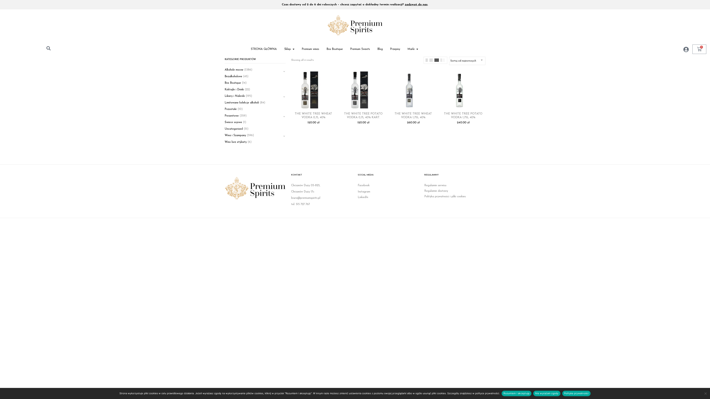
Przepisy (395, 49)
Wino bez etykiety (236, 142)
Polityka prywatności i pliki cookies (445, 196)
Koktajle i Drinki (234, 89)
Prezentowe (232, 116)
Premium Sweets (360, 49)
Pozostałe (231, 109)
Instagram (364, 191)
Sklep (287, 49)
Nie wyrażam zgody (546, 393)
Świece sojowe (233, 122)
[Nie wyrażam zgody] (705, 393)
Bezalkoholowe (233, 76)
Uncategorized (234, 129)
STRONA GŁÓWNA (264, 49)
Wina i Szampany (235, 135)
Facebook (364, 185)
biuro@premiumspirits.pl (305, 198)
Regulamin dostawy (436, 191)
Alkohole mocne (234, 70)
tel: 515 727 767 (300, 204)
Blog (380, 49)
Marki (411, 49)
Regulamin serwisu (435, 185)
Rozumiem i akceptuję (516, 393)
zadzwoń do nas (416, 4)
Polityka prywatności (576, 393)
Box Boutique (335, 49)
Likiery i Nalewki (235, 96)
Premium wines (310, 49)
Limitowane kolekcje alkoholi (242, 102)
